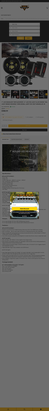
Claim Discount (24, 209)
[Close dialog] (37, 193)
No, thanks (24, 216)
